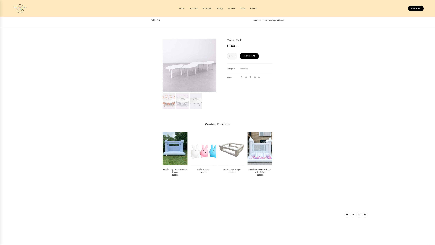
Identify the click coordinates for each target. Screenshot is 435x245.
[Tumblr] (250, 77)
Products (262, 20)
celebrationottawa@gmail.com (217, 204)
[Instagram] (359, 215)
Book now (415, 8)
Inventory (271, 20)
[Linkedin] (255, 77)
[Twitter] (246, 77)
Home (255, 20)
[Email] (259, 77)
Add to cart (249, 56)
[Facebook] (241, 77)
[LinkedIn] (365, 215)
